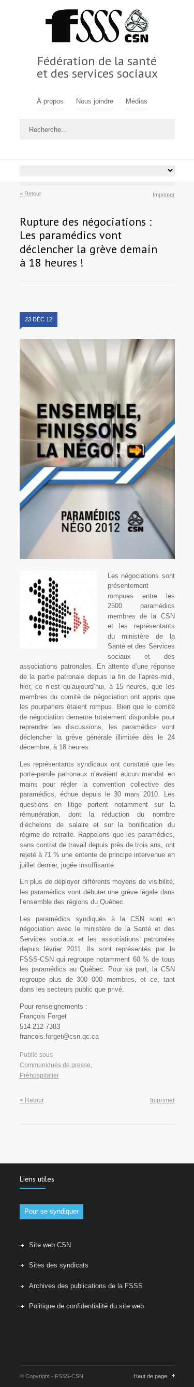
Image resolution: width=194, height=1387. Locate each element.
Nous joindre (94, 101)
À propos (50, 101)
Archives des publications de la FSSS (86, 1286)
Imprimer (164, 194)
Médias (136, 101)
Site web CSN (50, 1245)
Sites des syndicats (58, 1265)
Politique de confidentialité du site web (86, 1306)
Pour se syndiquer (51, 1211)
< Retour (30, 194)
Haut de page (150, 1376)
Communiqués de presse (55, 1065)
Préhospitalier (39, 1075)
